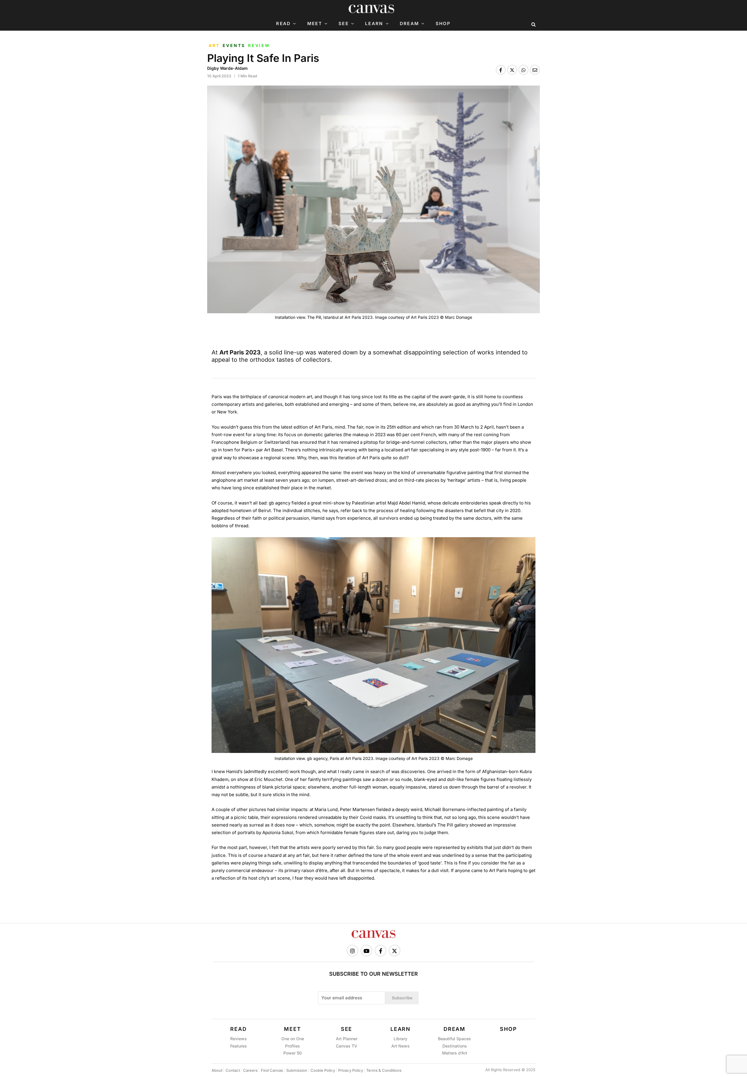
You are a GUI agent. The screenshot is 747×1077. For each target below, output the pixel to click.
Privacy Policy (350, 1070)
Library (400, 1038)
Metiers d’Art (454, 1052)
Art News (400, 1045)
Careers (250, 1070)
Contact (233, 1070)
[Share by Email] (535, 70)
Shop (443, 23)
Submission (296, 1070)
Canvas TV (346, 1045)
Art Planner (346, 1038)
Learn (374, 23)
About (217, 1070)
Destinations (454, 1045)
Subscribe (402, 997)
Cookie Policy (322, 1070)
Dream (409, 23)
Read (283, 23)
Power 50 (292, 1052)
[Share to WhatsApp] (523, 70)
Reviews (238, 1038)
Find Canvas (272, 1070)
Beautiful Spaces (454, 1038)
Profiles (292, 1045)
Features (238, 1045)
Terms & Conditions (384, 1070)
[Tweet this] (512, 70)
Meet (314, 23)
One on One (292, 1038)
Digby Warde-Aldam (227, 68)
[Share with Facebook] (501, 70)
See (343, 23)
